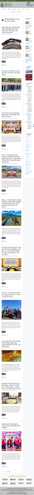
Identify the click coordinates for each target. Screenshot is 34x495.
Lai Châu (9, 9)
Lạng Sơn (14, 9)
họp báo (30, 150)
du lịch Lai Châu (28, 146)
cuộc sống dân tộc (27, 139)
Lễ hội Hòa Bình (27, 156)
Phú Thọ (23, 9)
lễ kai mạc (26, 157)
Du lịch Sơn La (27, 147)
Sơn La (28, 9)
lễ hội (30, 154)
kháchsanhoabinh (27, 153)
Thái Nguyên (13, 11)
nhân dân (26, 161)
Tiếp (9, 471)
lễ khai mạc (29, 157)
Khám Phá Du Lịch (29, 76)
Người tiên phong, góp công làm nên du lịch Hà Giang (29, 96)
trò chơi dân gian (27, 166)
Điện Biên (4, 9)
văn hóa (29, 170)
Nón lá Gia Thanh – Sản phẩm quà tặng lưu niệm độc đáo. (29, 115)
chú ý (26, 138)
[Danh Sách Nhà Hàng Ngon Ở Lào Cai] (27, 32)
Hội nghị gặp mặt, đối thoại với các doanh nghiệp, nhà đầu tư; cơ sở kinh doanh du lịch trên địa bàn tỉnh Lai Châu (11, 250)
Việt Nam (26, 170)
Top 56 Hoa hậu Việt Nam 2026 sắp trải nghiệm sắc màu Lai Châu (11, 114)
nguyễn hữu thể (27, 160)
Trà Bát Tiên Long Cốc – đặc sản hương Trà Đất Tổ (29, 123)
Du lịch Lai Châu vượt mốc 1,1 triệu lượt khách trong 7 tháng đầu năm (11, 294)
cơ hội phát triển (27, 142)
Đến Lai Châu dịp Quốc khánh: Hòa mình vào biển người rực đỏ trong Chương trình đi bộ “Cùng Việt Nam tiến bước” (11, 158)
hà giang (27, 150)
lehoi (31, 153)
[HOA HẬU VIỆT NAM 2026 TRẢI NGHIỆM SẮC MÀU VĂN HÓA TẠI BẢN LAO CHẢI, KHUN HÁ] (27, 22)
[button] (17, 14)
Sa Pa (27, 164)
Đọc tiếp (3, 61)
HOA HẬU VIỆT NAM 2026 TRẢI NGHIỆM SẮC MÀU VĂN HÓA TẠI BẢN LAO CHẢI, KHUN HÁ (11, 29)
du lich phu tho (28, 144)
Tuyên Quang (19, 11)
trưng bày (26, 167)
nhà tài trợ (30, 160)
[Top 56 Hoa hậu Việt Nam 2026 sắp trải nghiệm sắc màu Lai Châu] (27, 47)
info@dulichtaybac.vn (14, 491)
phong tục (29, 161)
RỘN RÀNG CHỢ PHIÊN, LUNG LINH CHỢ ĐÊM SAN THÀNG (11, 425)
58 (7, 471)
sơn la (30, 164)
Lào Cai (19, 9)
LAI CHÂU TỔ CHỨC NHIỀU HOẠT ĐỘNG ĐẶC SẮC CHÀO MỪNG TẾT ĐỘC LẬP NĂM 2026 (11, 343)
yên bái (30, 172)
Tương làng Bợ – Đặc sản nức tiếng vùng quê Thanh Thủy (29, 87)
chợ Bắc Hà (28, 138)
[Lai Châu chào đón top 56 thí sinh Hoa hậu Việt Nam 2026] (27, 39)
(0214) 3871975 (22, 491)
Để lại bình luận (5, 65)
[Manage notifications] (1, 493)
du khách (30, 142)
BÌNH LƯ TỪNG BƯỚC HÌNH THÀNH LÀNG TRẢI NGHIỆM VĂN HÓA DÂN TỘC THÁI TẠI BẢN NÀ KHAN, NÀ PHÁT (11, 203)
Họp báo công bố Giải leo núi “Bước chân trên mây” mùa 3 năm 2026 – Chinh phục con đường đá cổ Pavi (11, 386)
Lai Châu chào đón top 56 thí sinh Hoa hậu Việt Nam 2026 (11, 72)
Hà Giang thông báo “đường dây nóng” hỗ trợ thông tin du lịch (29, 105)
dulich (26, 143)
